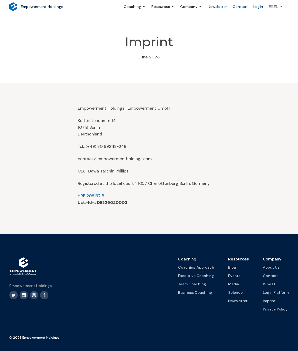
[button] (135, 7)
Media (233, 284)
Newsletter (217, 6)
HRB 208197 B (91, 196)
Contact (240, 6)
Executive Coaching (196, 275)
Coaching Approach (196, 267)
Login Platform (276, 292)
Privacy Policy (275, 309)
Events (234, 275)
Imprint (269, 300)
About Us (271, 267)
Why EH (270, 284)
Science (235, 292)
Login (258, 6)
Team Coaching (192, 284)
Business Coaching (195, 292)
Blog (232, 267)
